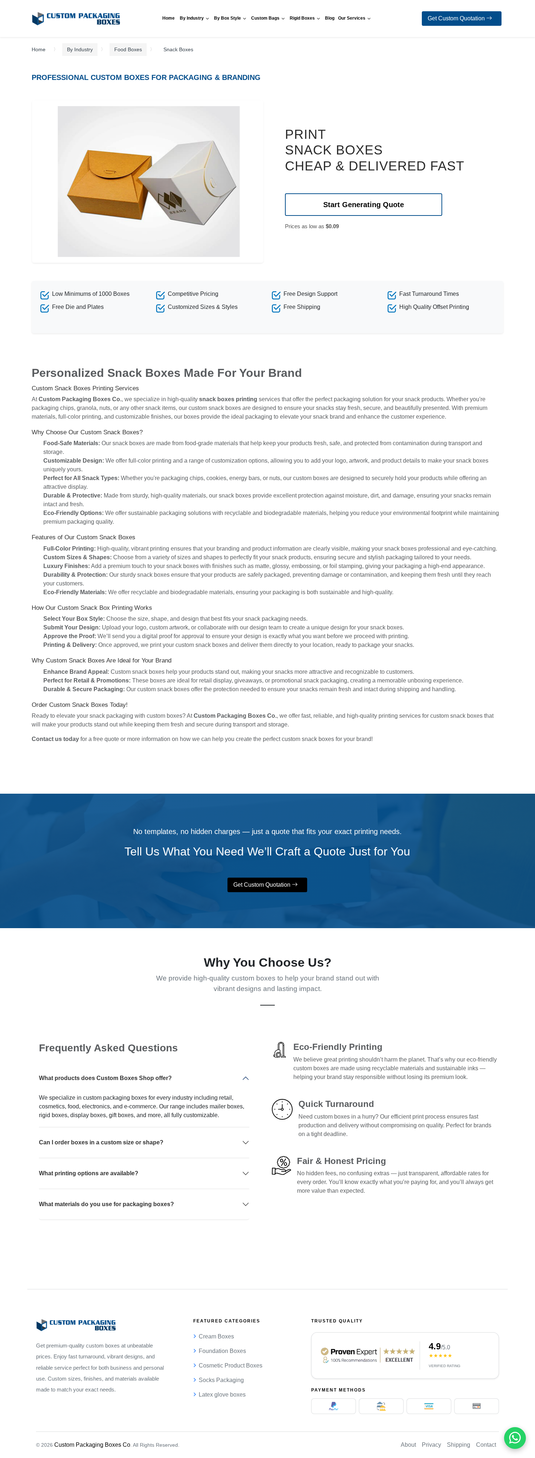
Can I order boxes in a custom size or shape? (101, 1142)
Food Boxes (128, 49)
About (408, 1445)
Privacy (431, 1445)
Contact (486, 1445)
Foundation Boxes (222, 1351)
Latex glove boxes (222, 1394)
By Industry (80, 49)
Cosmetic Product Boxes (230, 1365)
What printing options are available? (88, 1173)
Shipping (458, 1445)
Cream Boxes (216, 1336)
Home (38, 49)
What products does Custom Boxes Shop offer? (105, 1078)
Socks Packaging (221, 1380)
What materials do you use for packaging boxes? (106, 1204)
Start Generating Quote (363, 205)
